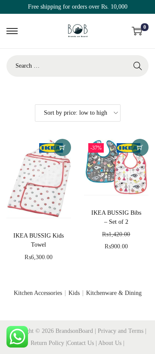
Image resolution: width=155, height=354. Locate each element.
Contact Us (81, 343)
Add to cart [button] (62, 147)
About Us (110, 343)
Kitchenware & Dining (114, 293)
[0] (137, 31)
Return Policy (48, 343)
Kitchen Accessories (38, 293)
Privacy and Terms (120, 331)
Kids (74, 293)
